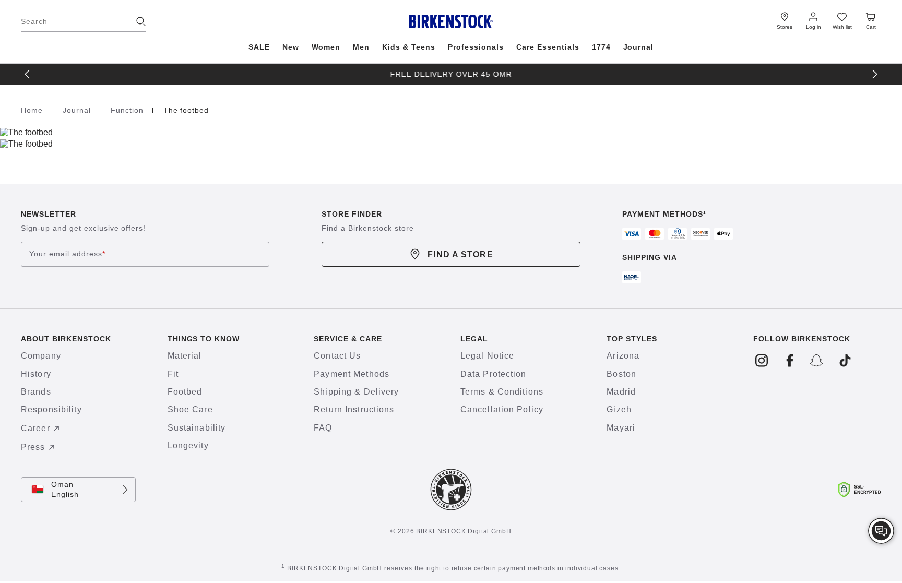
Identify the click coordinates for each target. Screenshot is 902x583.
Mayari (621, 427)
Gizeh (619, 409)
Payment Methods (351, 374)
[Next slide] (875, 74)
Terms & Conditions (501, 391)
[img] (881, 531)
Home (33, 110)
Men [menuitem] (361, 47)
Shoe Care (190, 409)
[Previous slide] (27, 74)
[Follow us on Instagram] (761, 360)
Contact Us (337, 355)
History (36, 374)
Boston (621, 374)
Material (185, 355)
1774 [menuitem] (601, 47)
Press (33, 447)
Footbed (185, 391)
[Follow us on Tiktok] (844, 360)
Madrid (621, 391)
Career (35, 428)
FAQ (323, 427)
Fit (173, 374)
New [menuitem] (290, 47)
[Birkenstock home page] (451, 21)
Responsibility (51, 409)
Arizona (623, 355)
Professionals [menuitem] (476, 47)
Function (128, 110)
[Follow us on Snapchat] (817, 360)
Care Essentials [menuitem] (547, 47)
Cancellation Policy (501, 409)
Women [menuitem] (326, 47)
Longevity (188, 445)
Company (41, 355)
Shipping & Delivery (356, 391)
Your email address (67, 254)
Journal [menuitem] (638, 47)
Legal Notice (487, 355)
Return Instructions (354, 409)
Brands (36, 391)
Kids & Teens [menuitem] (408, 47)
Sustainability (197, 427)
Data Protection (493, 374)
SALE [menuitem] (259, 47)
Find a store (460, 254)
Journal (78, 110)
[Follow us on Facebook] (789, 360)
